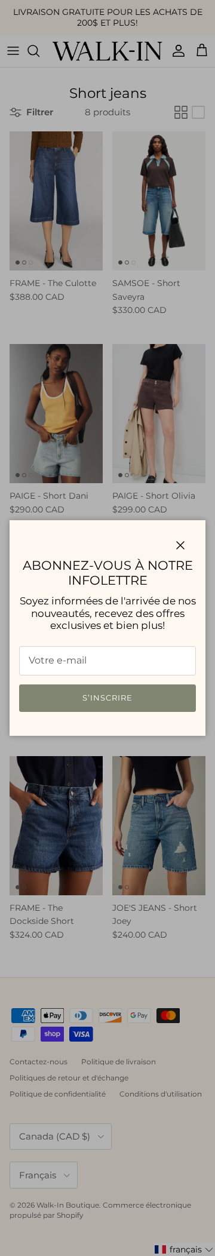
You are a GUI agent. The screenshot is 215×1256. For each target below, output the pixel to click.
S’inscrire (107, 697)
